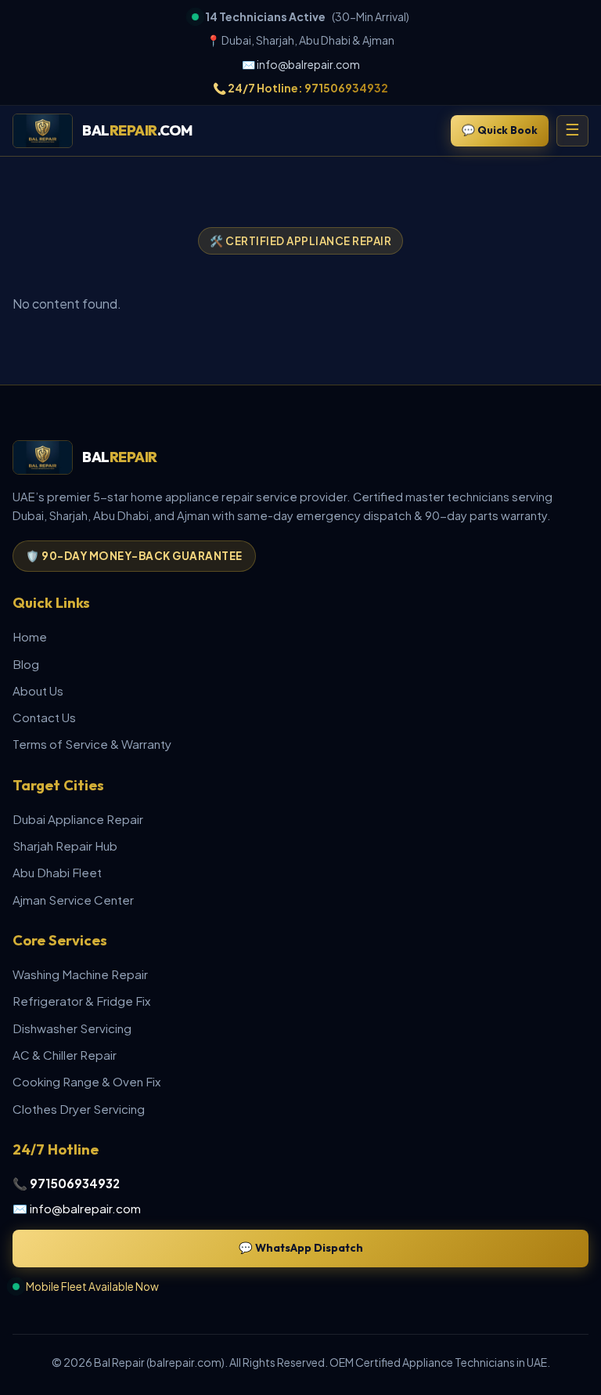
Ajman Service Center (73, 899)
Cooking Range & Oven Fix (86, 1081)
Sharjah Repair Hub (65, 845)
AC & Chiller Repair (65, 1054)
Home (30, 636)
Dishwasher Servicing (72, 1028)
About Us (38, 690)
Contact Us (44, 717)
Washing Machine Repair (80, 974)
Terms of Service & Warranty (92, 743)
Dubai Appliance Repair (78, 818)
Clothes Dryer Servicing (79, 1108)
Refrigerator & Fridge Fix (81, 1000)
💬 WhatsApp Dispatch (301, 1248)
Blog (26, 663)
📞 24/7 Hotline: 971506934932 (300, 88)
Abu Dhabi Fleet (57, 872)
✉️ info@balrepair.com (301, 64)
